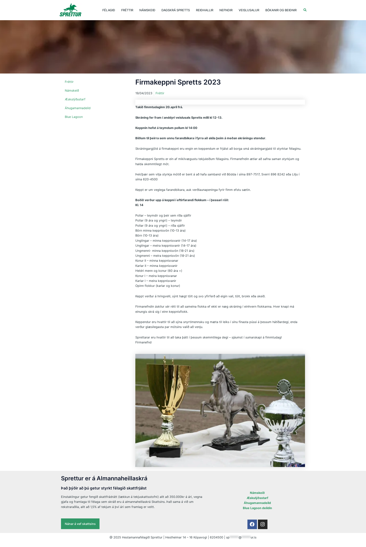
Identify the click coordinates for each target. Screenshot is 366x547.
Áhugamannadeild (78, 108)
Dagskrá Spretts (175, 10)
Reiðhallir (204, 10)
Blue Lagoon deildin (257, 508)
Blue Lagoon (74, 117)
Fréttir (127, 10)
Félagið (108, 10)
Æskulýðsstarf (75, 99)
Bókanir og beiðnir (281, 10)
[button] (305, 10)
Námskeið (147, 10)
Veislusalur (249, 10)
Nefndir (226, 10)
